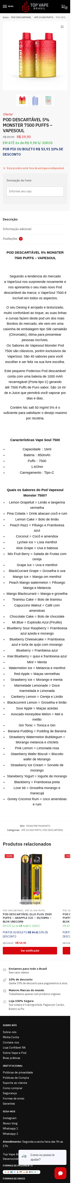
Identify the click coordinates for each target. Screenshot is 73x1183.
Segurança (10, 1093)
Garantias (9, 1103)
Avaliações (12, 238)
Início (6, 17)
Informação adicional (17, 229)
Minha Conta (11, 1037)
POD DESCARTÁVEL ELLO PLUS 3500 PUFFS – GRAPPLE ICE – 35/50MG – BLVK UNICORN (27, 917)
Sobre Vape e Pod (14, 1053)
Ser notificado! (30, 950)
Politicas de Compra (16, 1077)
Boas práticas (11, 1058)
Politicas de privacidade (18, 1072)
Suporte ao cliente (15, 1083)
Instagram (9, 1118)
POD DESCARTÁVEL (21, 17)
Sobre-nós (9, 1032)
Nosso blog (10, 1123)
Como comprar (12, 1088)
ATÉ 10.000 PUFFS (43, 17)
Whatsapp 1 (10, 1128)
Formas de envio (13, 1098)
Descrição (10, 219)
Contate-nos (11, 1042)
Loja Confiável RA (14, 1047)
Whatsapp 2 (10, 1133)
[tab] (35, 219)
